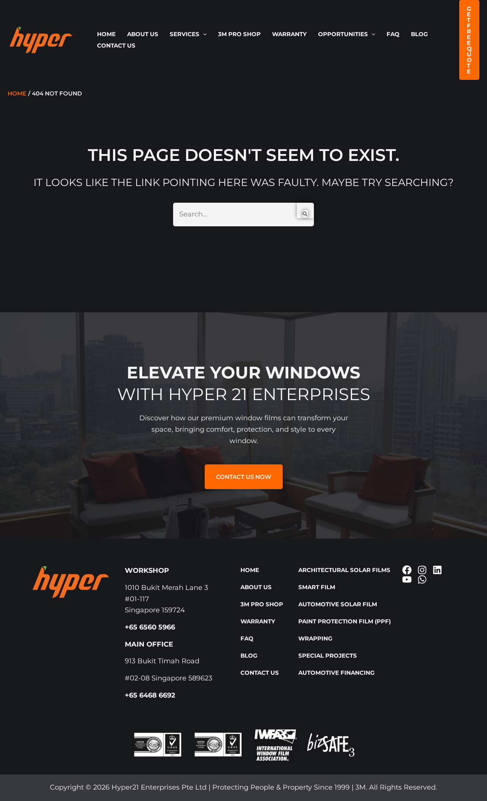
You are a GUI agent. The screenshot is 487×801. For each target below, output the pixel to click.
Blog (419, 34)
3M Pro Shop (239, 34)
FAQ (393, 34)
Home (106, 34)
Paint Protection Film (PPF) (344, 621)
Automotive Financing (336, 672)
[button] (203, 34)
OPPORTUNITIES (343, 34)
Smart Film (316, 587)
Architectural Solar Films (344, 570)
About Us (142, 34)
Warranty (289, 34)
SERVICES (184, 34)
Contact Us (116, 45)
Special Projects (327, 655)
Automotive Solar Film (337, 604)
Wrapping (315, 638)
